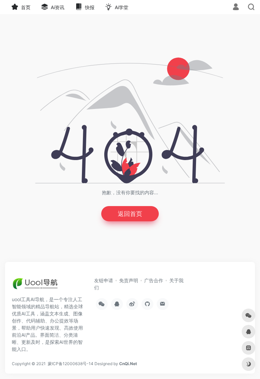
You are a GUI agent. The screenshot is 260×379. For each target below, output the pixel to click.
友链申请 (103, 280)
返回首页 (130, 213)
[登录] (235, 7)
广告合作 (153, 280)
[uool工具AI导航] (36, 285)
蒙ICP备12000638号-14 (70, 363)
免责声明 (128, 280)
